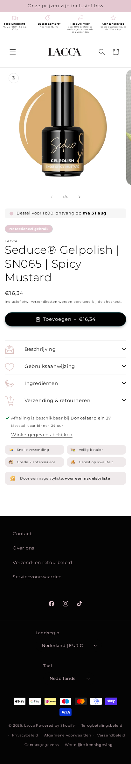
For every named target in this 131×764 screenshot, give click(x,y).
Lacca (29, 725)
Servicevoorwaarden (37, 577)
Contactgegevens (41, 744)
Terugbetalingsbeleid (101, 725)
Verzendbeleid (111, 735)
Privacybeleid (25, 735)
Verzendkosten (44, 302)
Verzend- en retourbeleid (42, 562)
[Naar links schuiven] (52, 197)
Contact (22, 534)
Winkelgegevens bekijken (41, 435)
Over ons (23, 548)
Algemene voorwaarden (67, 735)
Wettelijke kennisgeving (89, 744)
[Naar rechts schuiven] (79, 197)
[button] (13, 52)
